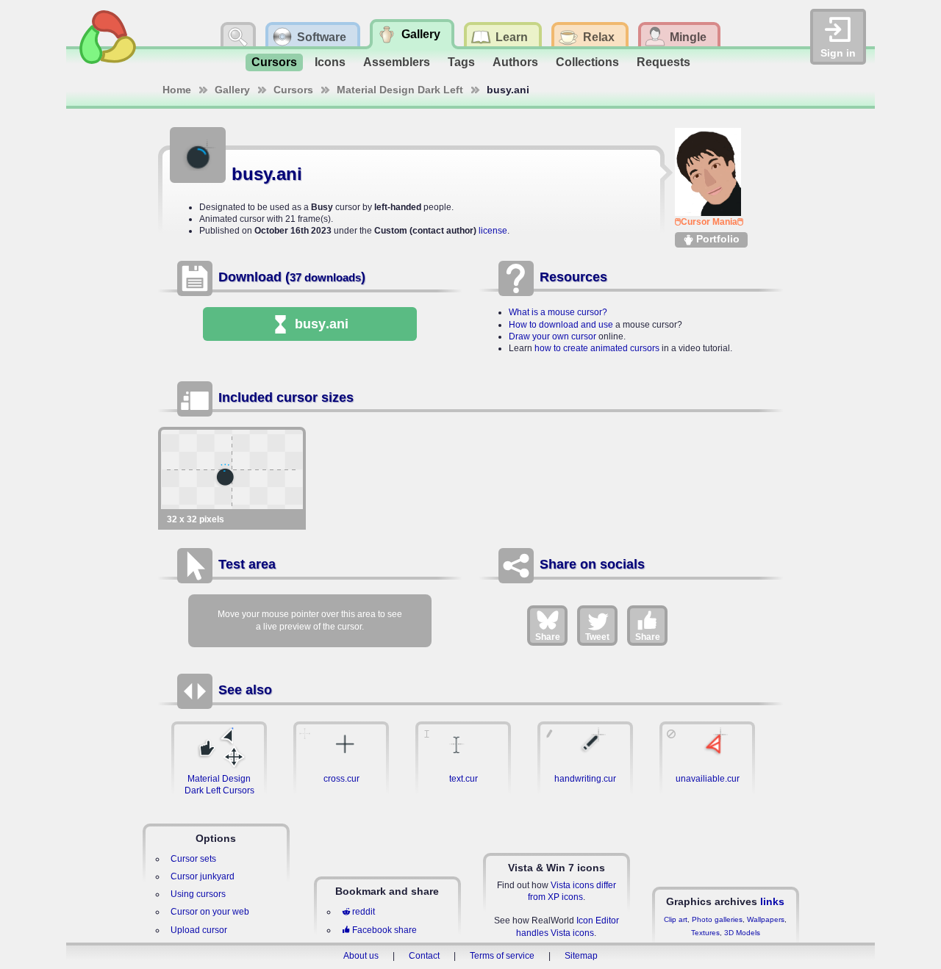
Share (547, 637)
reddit (363, 912)
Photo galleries (717, 919)
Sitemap (581, 956)
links (772, 901)
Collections (587, 62)
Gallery (232, 90)
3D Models (742, 933)
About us (361, 956)
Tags (461, 62)
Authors (515, 62)
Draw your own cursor (552, 336)
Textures (705, 933)
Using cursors (198, 894)
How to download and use (561, 325)
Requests (663, 62)
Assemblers (396, 62)
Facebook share (384, 930)
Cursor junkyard (203, 876)
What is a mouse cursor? (558, 312)
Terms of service (502, 956)
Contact (424, 956)
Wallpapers (765, 919)
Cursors (274, 62)
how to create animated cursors (596, 348)
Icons (330, 62)
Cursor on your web (210, 912)
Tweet (597, 637)
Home (176, 90)
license (493, 231)
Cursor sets (193, 859)
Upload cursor (199, 930)
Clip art (675, 919)
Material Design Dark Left (400, 90)
